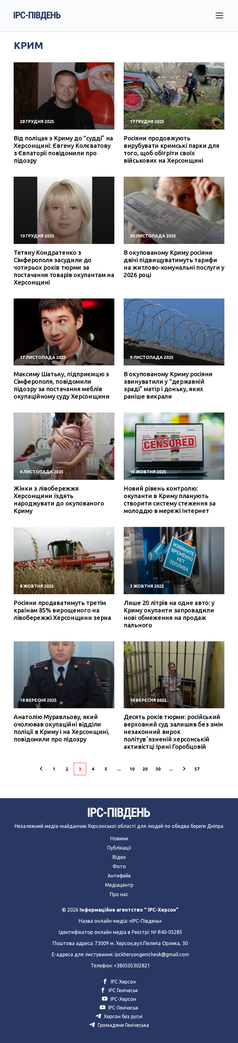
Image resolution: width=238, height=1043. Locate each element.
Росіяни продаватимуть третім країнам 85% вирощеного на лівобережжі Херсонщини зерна (62, 610)
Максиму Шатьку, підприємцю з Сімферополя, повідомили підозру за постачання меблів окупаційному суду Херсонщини (62, 385)
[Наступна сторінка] (184, 769)
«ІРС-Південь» (145, 921)
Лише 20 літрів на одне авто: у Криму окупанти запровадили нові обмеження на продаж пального (169, 614)
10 (132, 769)
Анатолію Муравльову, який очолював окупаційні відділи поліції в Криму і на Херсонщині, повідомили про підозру (61, 728)
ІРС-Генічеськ (122, 1007)
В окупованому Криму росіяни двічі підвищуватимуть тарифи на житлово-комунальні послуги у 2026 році (174, 263)
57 (197, 769)
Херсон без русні (123, 1016)
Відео (119, 857)
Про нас (119, 894)
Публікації (119, 848)
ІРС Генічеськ (122, 990)
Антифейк (119, 875)
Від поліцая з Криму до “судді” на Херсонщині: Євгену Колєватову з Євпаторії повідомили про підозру (63, 149)
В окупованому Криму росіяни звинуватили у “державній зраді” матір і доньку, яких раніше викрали (168, 385)
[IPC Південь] (37, 15)
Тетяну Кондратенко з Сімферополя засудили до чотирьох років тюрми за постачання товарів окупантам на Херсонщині (64, 267)
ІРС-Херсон (122, 999)
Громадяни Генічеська (122, 1025)
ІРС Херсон (122, 981)
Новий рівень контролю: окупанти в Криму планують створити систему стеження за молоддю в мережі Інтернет (170, 499)
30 (158, 769)
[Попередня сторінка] (41, 769)
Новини (119, 838)
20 (145, 769)
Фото (119, 866)
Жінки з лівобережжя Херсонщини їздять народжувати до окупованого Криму (59, 499)
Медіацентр (119, 885)
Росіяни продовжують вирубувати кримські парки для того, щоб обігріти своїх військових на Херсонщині (171, 149)
